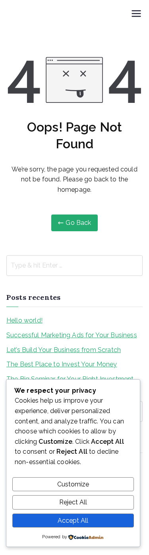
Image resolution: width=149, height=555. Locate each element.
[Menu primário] (136, 14)
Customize (73, 484)
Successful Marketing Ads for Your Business (71, 335)
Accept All (73, 520)
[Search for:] (74, 266)
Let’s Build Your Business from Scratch (63, 350)
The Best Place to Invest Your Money (61, 364)
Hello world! (24, 320)
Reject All (73, 502)
